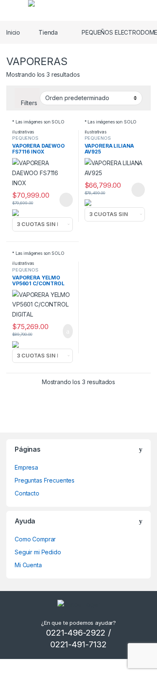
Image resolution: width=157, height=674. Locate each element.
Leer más (66, 200)
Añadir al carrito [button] (63, 331)
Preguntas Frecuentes (45, 480)
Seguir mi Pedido (38, 552)
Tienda (48, 32)
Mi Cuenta (28, 564)
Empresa (26, 467)
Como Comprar (35, 539)
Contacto (27, 493)
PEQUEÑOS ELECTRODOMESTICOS (39, 140)
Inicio (13, 32)
